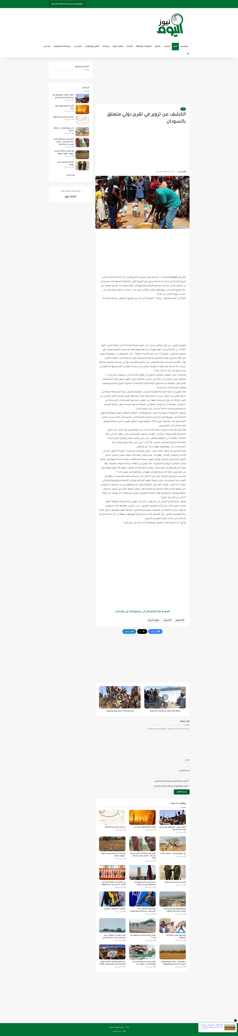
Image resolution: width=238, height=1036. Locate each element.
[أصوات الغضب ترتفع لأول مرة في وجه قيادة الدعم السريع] (172, 817)
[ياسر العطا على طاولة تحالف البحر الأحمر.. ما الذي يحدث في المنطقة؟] (112, 872)
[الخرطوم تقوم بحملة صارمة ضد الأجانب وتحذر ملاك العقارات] (172, 898)
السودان (166, 620)
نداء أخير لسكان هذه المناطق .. (114, 827)
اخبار (175, 46)
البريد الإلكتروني (184, 771)
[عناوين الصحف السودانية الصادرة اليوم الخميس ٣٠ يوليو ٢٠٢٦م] (142, 951)
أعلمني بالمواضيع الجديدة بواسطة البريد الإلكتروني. (171, 786)
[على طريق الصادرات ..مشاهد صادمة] (172, 843)
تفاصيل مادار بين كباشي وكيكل (175, 882)
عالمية (158, 46)
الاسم (187, 760)
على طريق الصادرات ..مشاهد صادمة (173, 853)
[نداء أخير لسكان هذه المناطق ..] (112, 817)
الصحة (130, 46)
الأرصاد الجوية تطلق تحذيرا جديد (145, 827)
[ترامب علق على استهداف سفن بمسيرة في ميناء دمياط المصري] (112, 925)
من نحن (47, 46)
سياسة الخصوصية (62, 46)
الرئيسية (184, 46)
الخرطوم (179, 620)
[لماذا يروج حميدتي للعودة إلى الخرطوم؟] (172, 925)
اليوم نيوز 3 (180, 172)
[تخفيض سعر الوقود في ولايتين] (112, 898)
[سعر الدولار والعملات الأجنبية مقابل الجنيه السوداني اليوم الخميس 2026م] (112, 951)
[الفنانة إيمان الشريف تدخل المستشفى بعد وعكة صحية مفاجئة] (142, 898)
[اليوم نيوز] (170, 25)
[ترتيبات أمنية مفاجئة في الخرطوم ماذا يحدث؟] (142, 925)
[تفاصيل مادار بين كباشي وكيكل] (172, 872)
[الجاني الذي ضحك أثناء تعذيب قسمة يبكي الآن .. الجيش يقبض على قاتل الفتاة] (142, 843)
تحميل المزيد (70, 175)
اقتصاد (167, 46)
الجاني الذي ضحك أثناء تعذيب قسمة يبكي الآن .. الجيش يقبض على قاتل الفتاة (143, 856)
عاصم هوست (116, 1031)
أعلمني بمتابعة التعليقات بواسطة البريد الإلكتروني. (171, 781)
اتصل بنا (77, 46)
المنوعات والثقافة (143, 46)
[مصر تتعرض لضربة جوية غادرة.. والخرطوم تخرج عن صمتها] (142, 872)
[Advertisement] (142, 80)
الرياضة (106, 46)
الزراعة (173, 277)
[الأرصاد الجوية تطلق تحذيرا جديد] (142, 817)
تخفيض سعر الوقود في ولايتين (114, 909)
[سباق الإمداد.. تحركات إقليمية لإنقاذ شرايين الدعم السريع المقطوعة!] (172, 951)
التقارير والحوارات (92, 46)
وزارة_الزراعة (153, 620)
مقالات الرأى (118, 46)
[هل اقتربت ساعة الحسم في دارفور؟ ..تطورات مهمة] (112, 843)
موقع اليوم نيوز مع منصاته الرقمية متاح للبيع (67, 4)
